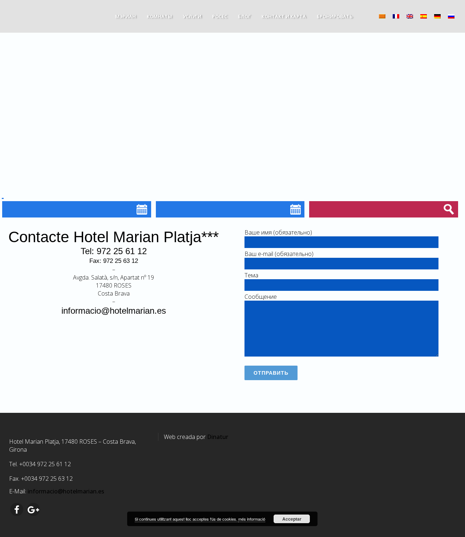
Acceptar (292, 519)
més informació (251, 519)
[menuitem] (382, 16)
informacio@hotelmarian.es (113, 311)
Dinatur (217, 437)
